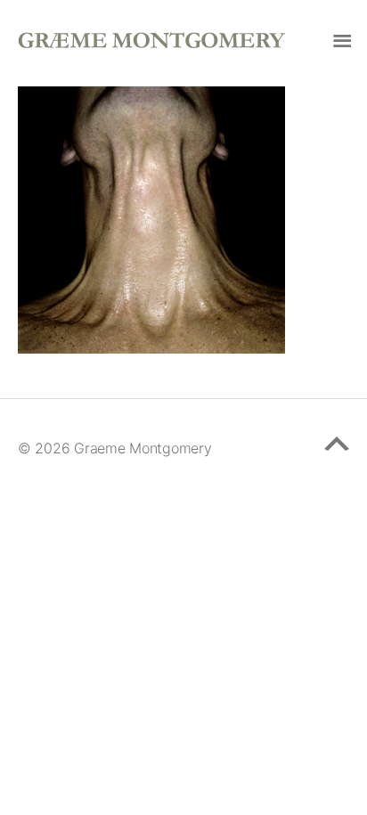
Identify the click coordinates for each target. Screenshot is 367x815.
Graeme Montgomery (142, 448)
